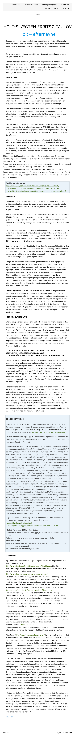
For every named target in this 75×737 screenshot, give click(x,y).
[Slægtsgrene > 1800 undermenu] (40, 4)
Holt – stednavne (27, 625)
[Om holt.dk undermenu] (71, 8)
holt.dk (37, 14)
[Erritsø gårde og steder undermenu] (59, 4)
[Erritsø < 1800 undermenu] (23, 4)
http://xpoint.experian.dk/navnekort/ (30, 635)
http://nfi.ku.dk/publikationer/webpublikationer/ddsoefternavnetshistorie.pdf (36, 191)
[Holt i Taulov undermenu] (71, 4)
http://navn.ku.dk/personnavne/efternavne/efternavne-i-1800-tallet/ (32, 188)
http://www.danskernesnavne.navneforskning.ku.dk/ (26, 574)
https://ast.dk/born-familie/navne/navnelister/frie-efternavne (30, 590)
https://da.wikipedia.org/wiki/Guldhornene (48, 432)
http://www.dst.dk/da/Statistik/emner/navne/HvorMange (28, 566)
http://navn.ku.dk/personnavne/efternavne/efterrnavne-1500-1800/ (32, 186)
